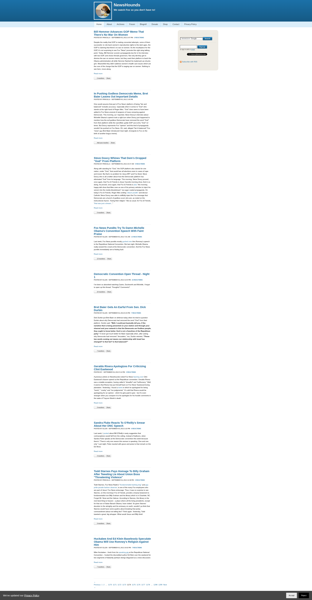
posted (106, 433)
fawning (136, 377)
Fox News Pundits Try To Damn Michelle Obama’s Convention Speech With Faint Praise (119, 230)
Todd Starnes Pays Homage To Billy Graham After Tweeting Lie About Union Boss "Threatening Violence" (121, 474)
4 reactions (136, 428)
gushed (125, 241)
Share (108, 78)
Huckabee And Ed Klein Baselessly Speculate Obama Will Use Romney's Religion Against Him (122, 541)
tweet (120, 387)
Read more (98, 73)
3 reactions (131, 372)
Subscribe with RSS (189, 62)
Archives (120, 24)
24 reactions (137, 280)
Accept (291, 595)
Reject (303, 595)
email (193, 49)
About (109, 24)
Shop (165, 24)
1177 (143, 585)
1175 (134, 585)
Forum (132, 24)
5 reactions (140, 164)
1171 (115, 585)
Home (99, 24)
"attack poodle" (132, 193)
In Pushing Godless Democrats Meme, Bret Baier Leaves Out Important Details (121, 95)
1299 (160, 585)
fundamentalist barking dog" (131, 485)
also (135, 185)
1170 (110, 585)
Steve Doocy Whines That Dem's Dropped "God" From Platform (120, 160)
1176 (138, 585)
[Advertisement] (122, 84)
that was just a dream (102, 203)
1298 (155, 585)
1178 (148, 585)
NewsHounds (127, 4)
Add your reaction (103, 143)
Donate (155, 24)
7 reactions (136, 313)
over (130, 241)
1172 (119, 585)
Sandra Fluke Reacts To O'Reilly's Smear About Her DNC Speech (119, 424)
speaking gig (124, 552)
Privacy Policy (190, 24)
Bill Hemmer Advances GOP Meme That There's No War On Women (119, 33)
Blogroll (143, 24)
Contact (176, 24)
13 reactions (136, 237)
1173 (124, 585)
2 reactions (139, 37)
